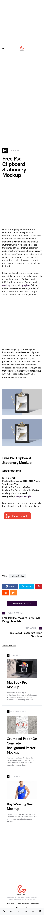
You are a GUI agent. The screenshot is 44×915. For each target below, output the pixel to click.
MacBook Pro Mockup (17, 684)
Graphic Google (23, 496)
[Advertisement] (22, 22)
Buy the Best (9, 903)
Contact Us (35, 903)
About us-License (22, 903)
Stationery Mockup (17, 576)
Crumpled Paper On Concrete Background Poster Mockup (22, 746)
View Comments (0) (21, 604)
